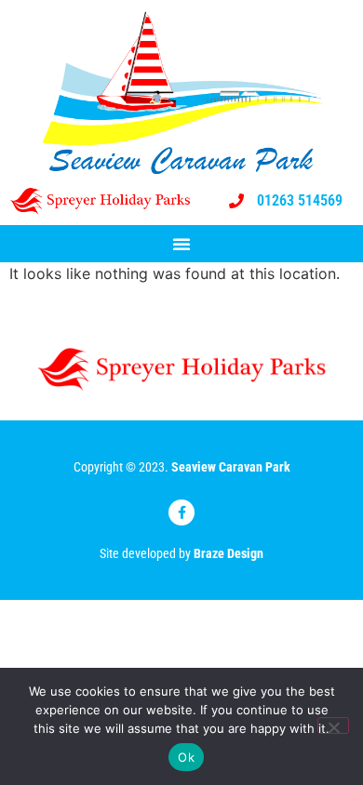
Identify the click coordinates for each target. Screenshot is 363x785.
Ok (186, 757)
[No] (333, 725)
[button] (181, 243)
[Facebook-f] (181, 512)
